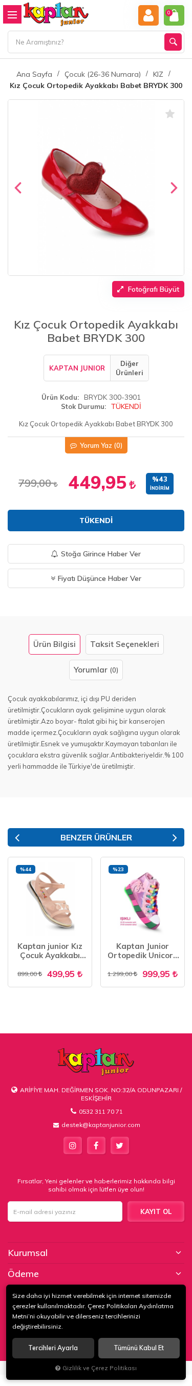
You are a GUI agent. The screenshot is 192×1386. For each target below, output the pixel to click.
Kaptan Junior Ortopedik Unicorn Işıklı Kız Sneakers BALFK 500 (143, 951)
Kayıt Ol (156, 1211)
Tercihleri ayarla (53, 1348)
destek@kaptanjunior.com (100, 1125)
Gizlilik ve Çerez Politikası (99, 1368)
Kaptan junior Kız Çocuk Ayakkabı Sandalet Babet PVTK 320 (49, 951)
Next (175, 838)
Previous (17, 838)
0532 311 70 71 (101, 1111)
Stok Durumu (82, 406)
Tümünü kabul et (139, 1348)
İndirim (159, 488)
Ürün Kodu (59, 397)
